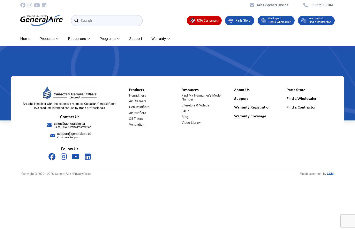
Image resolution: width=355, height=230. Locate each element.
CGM (330, 173)
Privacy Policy (82, 173)
